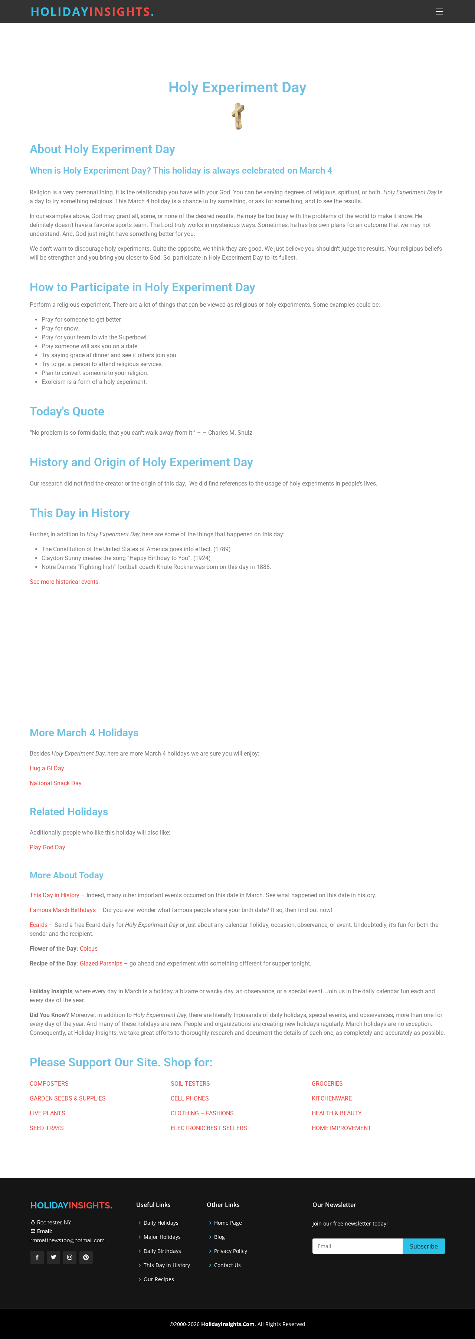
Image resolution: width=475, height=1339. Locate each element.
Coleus (89, 948)
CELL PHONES (190, 1098)
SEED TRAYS (47, 1128)
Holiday (92, 11)
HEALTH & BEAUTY (337, 1113)
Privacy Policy (230, 1251)
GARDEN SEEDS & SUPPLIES (68, 1098)
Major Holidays (162, 1237)
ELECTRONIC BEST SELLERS (209, 1128)
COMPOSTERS (49, 1083)
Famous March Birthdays (63, 910)
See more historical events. (65, 581)
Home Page (228, 1223)
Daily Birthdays (162, 1251)
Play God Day (47, 847)
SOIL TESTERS (190, 1083)
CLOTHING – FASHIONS (202, 1113)
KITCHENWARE (332, 1098)
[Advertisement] (256, 46)
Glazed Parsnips (101, 963)
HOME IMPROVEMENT (341, 1128)
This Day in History (54, 895)
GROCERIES (327, 1083)
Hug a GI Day (47, 768)
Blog (219, 1237)
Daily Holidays (161, 1223)
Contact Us (227, 1265)
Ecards (39, 924)
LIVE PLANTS (47, 1113)
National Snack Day (56, 783)
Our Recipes (159, 1279)
